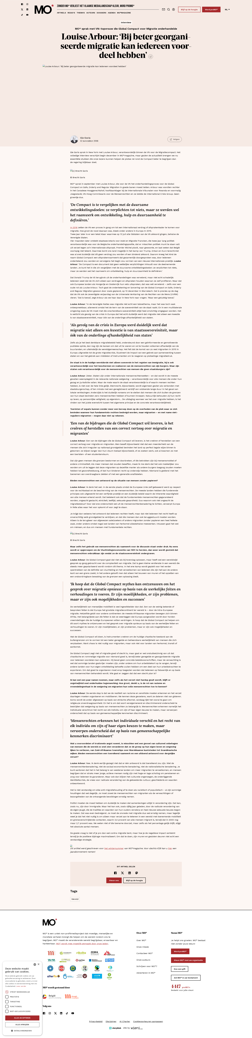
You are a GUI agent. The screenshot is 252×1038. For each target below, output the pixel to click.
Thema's (81, 13)
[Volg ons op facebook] (22, 4)
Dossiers (101, 13)
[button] (22, 1031)
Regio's (71, 13)
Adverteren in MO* (145, 973)
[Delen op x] (122, 873)
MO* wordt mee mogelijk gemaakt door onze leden (82, 943)
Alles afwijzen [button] (22, 1024)
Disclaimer (111, 1021)
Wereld (74, 899)
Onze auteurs (143, 960)
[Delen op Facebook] (115, 873)
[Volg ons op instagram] (27, 4)
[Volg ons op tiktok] (22, 15)
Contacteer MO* (144, 953)
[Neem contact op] (163, 9)
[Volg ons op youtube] (27, 15)
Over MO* (141, 940)
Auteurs (90, 13)
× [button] (38, 964)
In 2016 (73, 227)
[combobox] (34, 964)
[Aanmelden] (173, 9)
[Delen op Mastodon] (136, 873)
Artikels (61, 13)
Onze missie (142, 947)
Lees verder (21, 986)
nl (226, 9)
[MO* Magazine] (44, 9)
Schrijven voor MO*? (146, 966)
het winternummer (114, 848)
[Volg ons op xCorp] (22, 9)
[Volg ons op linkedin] (27, 9)
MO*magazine (124, 13)
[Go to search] (168, 9)
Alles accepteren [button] (22, 1018)
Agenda (112, 13)
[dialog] (22, 998)
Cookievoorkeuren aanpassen (148, 1021)
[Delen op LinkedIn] (129, 873)
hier (170, 848)
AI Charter (125, 1021)
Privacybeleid (96, 1021)
